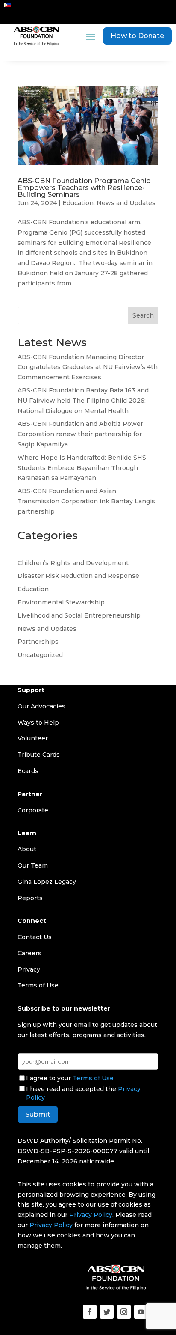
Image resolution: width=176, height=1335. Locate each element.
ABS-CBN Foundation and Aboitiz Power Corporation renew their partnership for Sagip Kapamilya (80, 434)
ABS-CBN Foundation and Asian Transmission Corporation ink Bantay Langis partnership (86, 501)
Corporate (33, 810)
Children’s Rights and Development (73, 563)
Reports (30, 898)
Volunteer (33, 738)
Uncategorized (40, 655)
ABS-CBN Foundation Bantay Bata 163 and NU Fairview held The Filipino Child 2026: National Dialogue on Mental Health (83, 401)
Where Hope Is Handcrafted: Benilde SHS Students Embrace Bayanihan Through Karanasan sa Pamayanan (82, 468)
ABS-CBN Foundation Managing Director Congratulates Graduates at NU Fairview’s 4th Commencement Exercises (88, 367)
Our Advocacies (41, 706)
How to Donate (137, 36)
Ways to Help (38, 722)
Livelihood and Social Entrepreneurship (79, 615)
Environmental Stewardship (61, 602)
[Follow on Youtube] (141, 1312)
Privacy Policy (90, 1215)
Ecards (28, 771)
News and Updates (126, 203)
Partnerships (38, 641)
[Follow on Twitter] (107, 1312)
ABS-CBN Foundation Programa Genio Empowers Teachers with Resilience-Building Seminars (84, 188)
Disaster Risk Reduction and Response (78, 576)
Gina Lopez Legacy (47, 882)
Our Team (33, 865)
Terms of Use (93, 1078)
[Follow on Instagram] (124, 1312)
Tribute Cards (39, 754)
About (27, 849)
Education (78, 203)
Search (143, 315)
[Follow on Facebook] (90, 1312)
